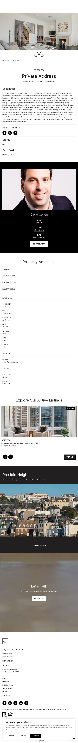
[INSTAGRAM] (10, 703)
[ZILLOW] (21, 703)
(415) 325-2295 (7, 654)
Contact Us (6, 695)
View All (70, 457)
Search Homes (7, 688)
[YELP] (26, 703)
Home (4, 678)
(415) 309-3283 (39, 230)
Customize (23, 735)
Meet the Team (7, 692)
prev (36, 54)
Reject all (11, 735)
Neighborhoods (7, 685)
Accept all (36, 735)
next (41, 54)
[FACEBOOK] (4, 703)
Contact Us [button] (39, 598)
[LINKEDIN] (15, 703)
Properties (5, 681)
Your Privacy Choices (39, 740)
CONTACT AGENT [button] (39, 244)
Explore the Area (39, 545)
